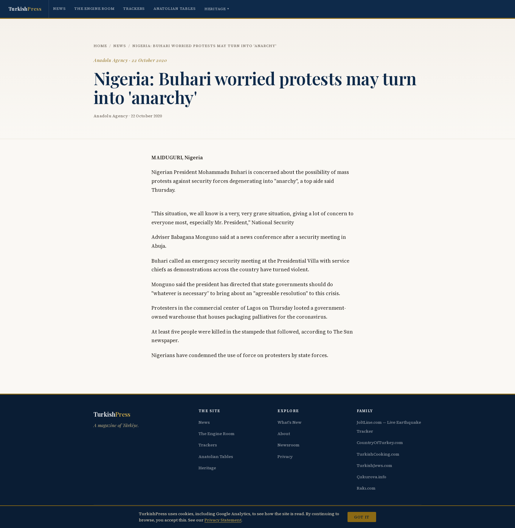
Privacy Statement (222, 520)
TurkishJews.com (374, 465)
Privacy (285, 457)
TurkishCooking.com (378, 454)
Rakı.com (366, 488)
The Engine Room (94, 8)
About (283, 434)
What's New (289, 422)
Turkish (24, 8)
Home (100, 45)
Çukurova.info (371, 477)
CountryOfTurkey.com (380, 443)
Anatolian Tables (174, 8)
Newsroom (288, 445)
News (59, 8)
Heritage (216, 8)
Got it (361, 517)
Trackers (134, 8)
